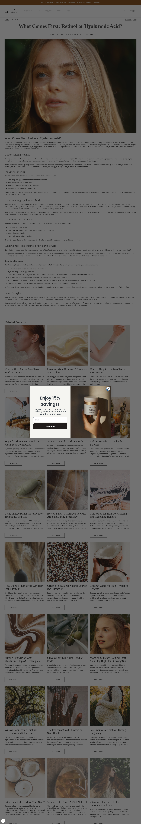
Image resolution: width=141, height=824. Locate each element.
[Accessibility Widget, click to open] (3, 821)
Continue (50, 426)
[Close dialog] (108, 389)
